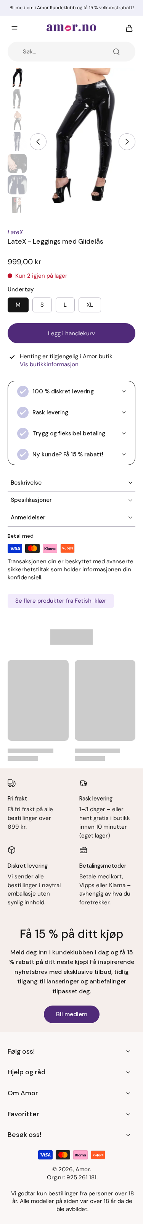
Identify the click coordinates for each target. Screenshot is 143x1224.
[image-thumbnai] (17, 77)
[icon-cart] (127, 28)
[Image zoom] (82, 138)
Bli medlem (71, 1014)
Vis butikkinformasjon (49, 364)
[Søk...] (116, 51)
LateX (15, 232)
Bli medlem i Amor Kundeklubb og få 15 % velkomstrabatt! (72, 8)
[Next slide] (127, 141)
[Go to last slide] (38, 141)
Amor (83, 1169)
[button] (71, 333)
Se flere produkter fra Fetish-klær (60, 601)
